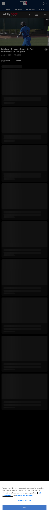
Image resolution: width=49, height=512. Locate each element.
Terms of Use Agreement (25, 495)
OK (24, 507)
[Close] (46, 484)
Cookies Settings (24, 500)
